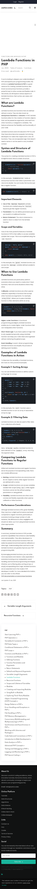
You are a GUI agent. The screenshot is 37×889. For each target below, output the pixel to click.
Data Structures (6, 799)
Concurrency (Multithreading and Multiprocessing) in (17, 721)
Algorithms (5, 802)
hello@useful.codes (12, 787)
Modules (9, 686)
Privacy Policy (6, 837)
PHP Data (11, 644)
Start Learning (12, 634)
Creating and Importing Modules (18, 689)
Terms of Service (7, 834)
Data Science (5, 805)
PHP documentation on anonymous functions (16, 576)
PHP (10, 589)
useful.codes (7, 8)
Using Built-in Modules (14, 692)
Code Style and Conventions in (18, 736)
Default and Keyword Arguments (18, 671)
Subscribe (17, 862)
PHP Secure (12, 755)
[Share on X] (8, 594)
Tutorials (4, 796)
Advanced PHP (14, 745)
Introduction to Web (17, 739)
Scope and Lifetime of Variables (18, 683)
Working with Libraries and (15, 732)
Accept (4, 885)
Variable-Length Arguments (16, 674)
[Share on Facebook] (5, 594)
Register (21, 2)
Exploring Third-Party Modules (17, 695)
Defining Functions (13, 660)
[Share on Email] (18, 594)
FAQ (2, 827)
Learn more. (26, 883)
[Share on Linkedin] (2, 594)
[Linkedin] (2, 874)
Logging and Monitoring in (17, 752)
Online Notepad (6, 815)
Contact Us (5, 824)
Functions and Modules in (16, 654)
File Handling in (12, 713)
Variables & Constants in (16, 641)
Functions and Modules (14, 657)
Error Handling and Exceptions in (17, 709)
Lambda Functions (13, 677)
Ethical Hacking (6, 809)
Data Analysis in (12, 742)
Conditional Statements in (16, 647)
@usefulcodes (15, 71)
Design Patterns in (13, 704)
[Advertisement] (18, 35)
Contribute (27, 68)
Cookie (3, 830)
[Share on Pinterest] (12, 594)
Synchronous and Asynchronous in (17, 726)
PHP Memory (15, 716)
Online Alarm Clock (7, 812)
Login (15, 2)
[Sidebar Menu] (35, 25)
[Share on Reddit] (15, 594)
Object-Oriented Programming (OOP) (16, 700)
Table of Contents (16, 68)
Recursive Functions (13, 680)
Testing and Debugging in (16, 749)
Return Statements (13, 668)
